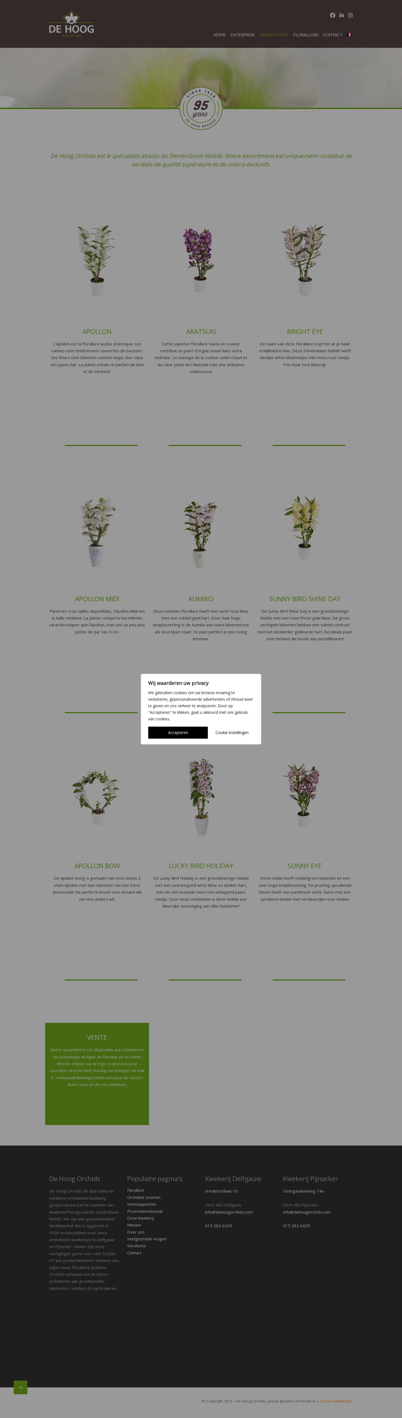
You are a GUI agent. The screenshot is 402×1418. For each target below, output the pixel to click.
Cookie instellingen (232, 732)
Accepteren (178, 732)
